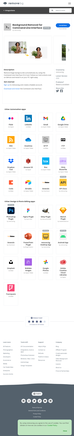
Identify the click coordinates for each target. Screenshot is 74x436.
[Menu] (69, 3)
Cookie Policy (37, 417)
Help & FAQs (42, 346)
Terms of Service (37, 407)
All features (7, 346)
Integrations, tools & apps (27, 351)
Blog (57, 346)
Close (65, 431)
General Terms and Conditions (37, 410)
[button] (23, 401)
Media (5, 364)
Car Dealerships (8, 367)
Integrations (10, 10)
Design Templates (26, 365)
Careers (58, 364)
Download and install (12, 89)
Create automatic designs (61, 354)
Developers (7, 357)
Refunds (41, 353)
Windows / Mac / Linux (28, 359)
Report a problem (62, 84)
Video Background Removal (61, 359)
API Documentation (27, 346)
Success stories (8, 374)
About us (58, 367)
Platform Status (43, 357)
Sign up (7, 85)
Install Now (63, 25)
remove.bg (17, 30)
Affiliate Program (61, 350)
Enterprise (6, 370)
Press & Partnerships (62, 371)
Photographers (8, 350)
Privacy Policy (37, 414)
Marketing (6, 353)
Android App (25, 362)
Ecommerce (7, 360)
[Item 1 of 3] (35, 50)
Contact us (41, 350)
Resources (41, 360)
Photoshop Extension (27, 355)
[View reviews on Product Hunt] (37, 321)
